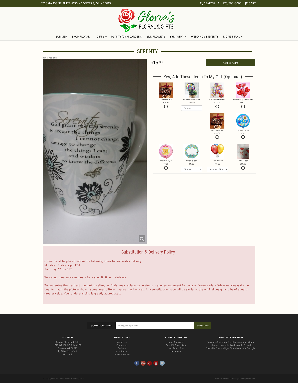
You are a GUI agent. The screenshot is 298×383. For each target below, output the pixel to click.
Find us (67, 354)
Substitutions (122, 351)
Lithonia (214, 345)
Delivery (122, 348)
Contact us (121, 345)
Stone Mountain (238, 348)
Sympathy (177, 36)
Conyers (211, 342)
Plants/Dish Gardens (126, 36)
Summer (61, 36)
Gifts (100, 36)
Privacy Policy (78, 378)
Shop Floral (81, 36)
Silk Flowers (156, 36)
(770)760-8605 (231, 3)
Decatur (232, 342)
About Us (121, 342)
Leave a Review (122, 354)
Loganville (224, 345)
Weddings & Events (205, 36)
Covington (221, 342)
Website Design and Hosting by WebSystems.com (235, 378)
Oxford (247, 345)
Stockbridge (222, 348)
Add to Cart (230, 62)
